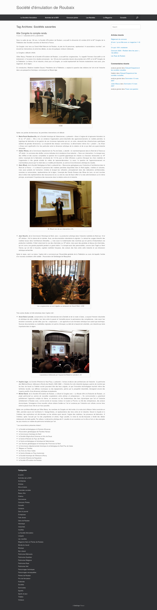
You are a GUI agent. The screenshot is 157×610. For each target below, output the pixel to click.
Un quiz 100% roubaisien (119, 47)
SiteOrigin (77, 605)
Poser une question (131, 89)
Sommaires (22, 588)
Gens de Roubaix (24, 520)
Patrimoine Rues (23, 563)
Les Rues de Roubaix (118, 56)
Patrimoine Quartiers (25, 557)
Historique (21, 523)
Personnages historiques (26, 569)
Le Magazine (107, 17)
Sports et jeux (22, 594)
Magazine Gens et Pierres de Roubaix (30, 542)
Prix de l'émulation (24, 578)
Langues (21, 536)
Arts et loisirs (22, 487)
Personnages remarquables (27, 572)
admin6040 (39, 36)
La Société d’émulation (28, 17)
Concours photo (72, 17)
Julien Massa (115, 84)
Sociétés (21, 584)
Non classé (22, 551)
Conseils (123, 17)
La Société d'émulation (25, 533)
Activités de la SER (52, 17)
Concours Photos (24, 502)
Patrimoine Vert (23, 566)
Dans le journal (23, 511)
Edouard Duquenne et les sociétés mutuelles (125, 69)
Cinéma (20, 496)
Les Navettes (90, 17)
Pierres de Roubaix (24, 575)
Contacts (21, 508)
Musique (21, 548)
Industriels (21, 527)
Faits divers (22, 517)
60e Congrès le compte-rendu (31, 33)
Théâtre (20, 597)
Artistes (20, 484)
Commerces (22, 499)
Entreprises (22, 514)
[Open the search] (137, 17)
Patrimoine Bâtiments (25, 554)
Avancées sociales (24, 490)
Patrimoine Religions (25, 560)
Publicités (21, 581)
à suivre (20, 475)
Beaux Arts (22, 493)
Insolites (21, 530)
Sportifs (20, 591)
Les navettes (22, 539)
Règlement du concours (119, 39)
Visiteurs (21, 600)
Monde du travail (23, 545)
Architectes (22, 481)
